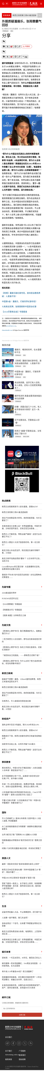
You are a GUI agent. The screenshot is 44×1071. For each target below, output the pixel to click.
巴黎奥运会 (5, 31)
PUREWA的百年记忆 (10, 598)
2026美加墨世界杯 (9, 593)
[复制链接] (19, 46)
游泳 (12, 31)
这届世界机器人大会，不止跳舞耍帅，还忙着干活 (22, 912)
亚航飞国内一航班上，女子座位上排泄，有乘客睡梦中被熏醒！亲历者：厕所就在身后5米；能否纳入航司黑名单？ (22, 885)
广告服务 (22, 1051)
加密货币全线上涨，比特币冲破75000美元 (18, 744)
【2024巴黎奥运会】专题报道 (14, 312)
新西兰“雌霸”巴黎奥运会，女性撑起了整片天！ (28, 432)
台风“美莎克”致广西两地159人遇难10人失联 (19, 835)
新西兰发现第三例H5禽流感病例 (25, 15)
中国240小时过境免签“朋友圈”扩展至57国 (18, 878)
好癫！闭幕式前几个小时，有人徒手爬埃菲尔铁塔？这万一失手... (28, 409)
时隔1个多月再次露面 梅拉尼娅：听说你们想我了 (21, 848)
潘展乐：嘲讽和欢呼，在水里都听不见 (28, 351)
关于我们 (8, 1051)
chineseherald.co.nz (7, 330)
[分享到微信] (4, 41)
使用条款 (8, 1059)
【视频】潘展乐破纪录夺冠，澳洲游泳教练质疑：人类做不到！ (28, 362)
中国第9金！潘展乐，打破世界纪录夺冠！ (19, 301)
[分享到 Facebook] (4, 46)
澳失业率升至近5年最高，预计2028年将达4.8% (20, 725)
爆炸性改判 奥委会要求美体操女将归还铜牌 (28, 397)
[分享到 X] (7, 46)
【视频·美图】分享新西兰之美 (14, 615)
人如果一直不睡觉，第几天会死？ (15, 918)
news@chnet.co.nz (11, 326)
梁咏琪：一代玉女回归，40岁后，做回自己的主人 (22, 958)
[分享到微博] (11, 46)
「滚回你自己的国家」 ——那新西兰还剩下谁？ (21, 655)
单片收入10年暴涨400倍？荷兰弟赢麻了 (18, 971)
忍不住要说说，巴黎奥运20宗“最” (27, 421)
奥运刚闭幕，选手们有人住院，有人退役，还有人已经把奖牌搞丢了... (28, 385)
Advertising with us (12, 1055)
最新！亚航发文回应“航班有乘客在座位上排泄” (21, 864)
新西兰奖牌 (26, 436)
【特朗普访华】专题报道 (12, 610)
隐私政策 (22, 1059)
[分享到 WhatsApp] (15, 46)
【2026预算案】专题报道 (12, 604)
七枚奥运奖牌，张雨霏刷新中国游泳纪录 (19, 307)
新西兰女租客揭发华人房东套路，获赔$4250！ (20, 507)
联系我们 (22, 1055)
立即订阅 (22, 1015)
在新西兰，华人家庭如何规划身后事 (16, 701)
